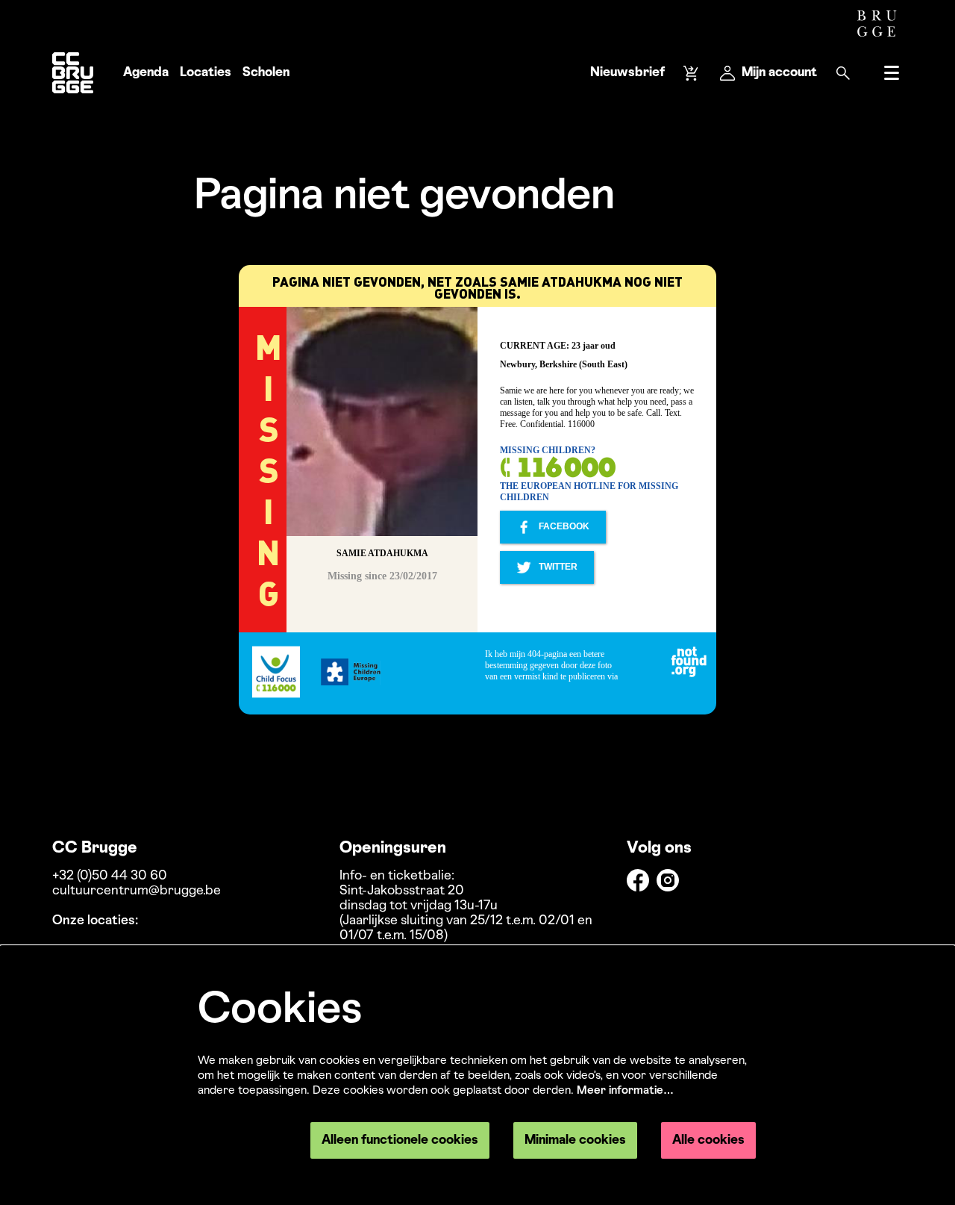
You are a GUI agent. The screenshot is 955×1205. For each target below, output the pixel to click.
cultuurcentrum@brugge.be (136, 891)
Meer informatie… (625, 1091)
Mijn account (779, 72)
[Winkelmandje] (692, 73)
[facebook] (638, 880)
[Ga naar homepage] (72, 72)
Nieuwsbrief (627, 72)
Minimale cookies (575, 1140)
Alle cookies (708, 1140)
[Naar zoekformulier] (843, 73)
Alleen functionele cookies (400, 1140)
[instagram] (668, 880)
